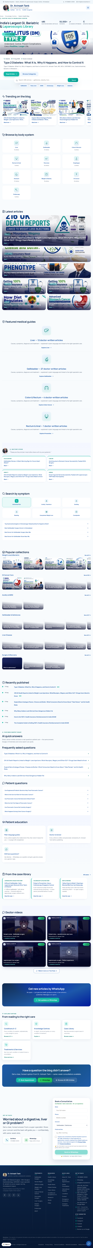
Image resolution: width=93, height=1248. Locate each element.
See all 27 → (87, 615)
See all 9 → (88, 555)
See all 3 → (88, 655)
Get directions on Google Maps (82, 1203)
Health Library (52, 1177)
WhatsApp (46, 1080)
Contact (64, 1196)
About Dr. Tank (66, 1177)
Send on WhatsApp (71, 1152)
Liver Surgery (39, 1201)
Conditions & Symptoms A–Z (52, 1193)
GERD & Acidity (39, 1184)
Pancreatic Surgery (38, 1197)
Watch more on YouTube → (47, 971)
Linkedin (79, 1226)
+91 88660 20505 (70, 1)
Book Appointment (27, 1080)
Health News (51, 1184)
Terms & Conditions (65, 1143)
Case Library (51, 1190)
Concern (57, 1121)
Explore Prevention (45, 433)
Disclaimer (41, 1244)
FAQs (49, 1203)
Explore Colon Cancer (45, 405)
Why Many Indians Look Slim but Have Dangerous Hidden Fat (33, 711)
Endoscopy (50, 85)
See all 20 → (87, 575)
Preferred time (59, 1129)
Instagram (80, 1221)
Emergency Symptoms (65, 1200)
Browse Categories (29, 74)
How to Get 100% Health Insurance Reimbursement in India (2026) (35, 717)
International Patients (65, 1190)
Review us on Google (83, 1229)
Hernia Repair (39, 1181)
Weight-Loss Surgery (38, 1188)
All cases (86, 874)
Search (73, 80)
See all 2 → (88, 595)
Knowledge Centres (11, 16)
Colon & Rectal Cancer (39, 1192)
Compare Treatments (65, 1204)
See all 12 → (87, 635)
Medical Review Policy (84, 1244)
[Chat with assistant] (88, 1243)
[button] (24, 928)
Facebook (80, 1218)
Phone (56, 1114)
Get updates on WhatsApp (47, 1000)
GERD (41, 85)
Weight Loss (60, 85)
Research (50, 1197)
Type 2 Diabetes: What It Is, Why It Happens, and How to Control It (35, 687)
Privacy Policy (82, 1142)
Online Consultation (65, 1185)
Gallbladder (24, 85)
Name (56, 1107)
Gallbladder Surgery (38, 1178)
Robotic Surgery (37, 1204)
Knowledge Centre (51, 1180)
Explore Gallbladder (45, 376)
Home (1, 16)
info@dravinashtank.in (84, 1)
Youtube (79, 1223)
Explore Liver (45, 347)
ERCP (36, 1211)
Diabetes (70, 85)
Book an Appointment (65, 1180)
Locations (65, 1193)
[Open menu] (88, 8)
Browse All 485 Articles (66, 1080)
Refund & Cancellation (71, 1244)
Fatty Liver (33, 85)
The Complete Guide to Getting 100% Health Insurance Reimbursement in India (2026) (41, 723)
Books (49, 1200)
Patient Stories (52, 1187)
